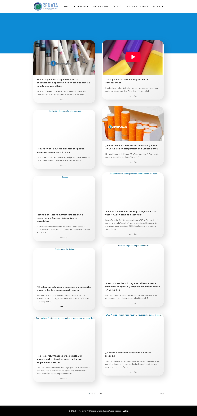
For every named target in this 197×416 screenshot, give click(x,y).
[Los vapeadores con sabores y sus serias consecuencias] (133, 57)
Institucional (80, 6)
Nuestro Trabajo (101, 6)
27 (101, 393)
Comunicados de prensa (137, 6)
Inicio (66, 6)
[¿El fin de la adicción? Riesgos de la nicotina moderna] (133, 330)
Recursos (157, 6)
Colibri (125, 411)
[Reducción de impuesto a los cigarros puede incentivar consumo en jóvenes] (64, 126)
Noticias (118, 6)
